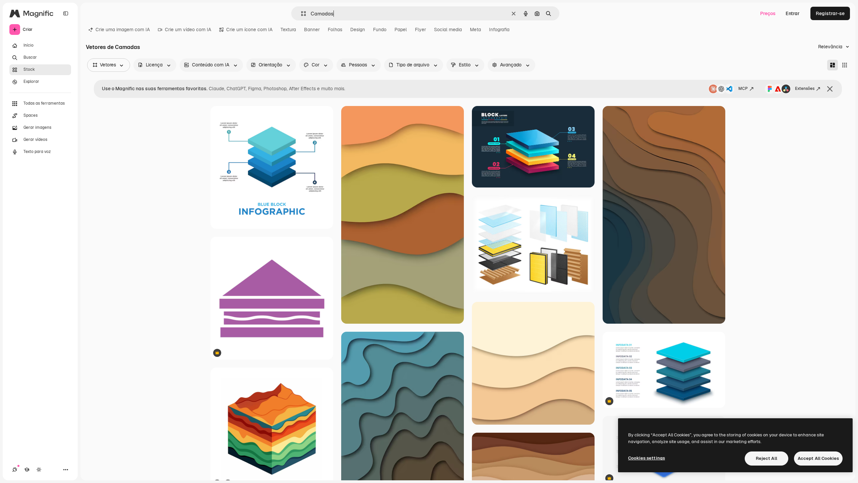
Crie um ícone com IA (249, 29)
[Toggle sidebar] (65, 13)
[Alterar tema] (39, 469)
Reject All (766, 458)
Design (357, 29)
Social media (448, 29)
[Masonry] (832, 65)
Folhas (335, 29)
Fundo (379, 29)
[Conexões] (14, 469)
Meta (475, 29)
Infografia (499, 29)
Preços (768, 13)
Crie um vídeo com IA (188, 29)
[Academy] (26, 469)
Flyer (420, 29)
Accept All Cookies (818, 458)
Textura (288, 29)
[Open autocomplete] (301, 13)
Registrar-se (830, 13)
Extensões (804, 88)
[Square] (844, 65)
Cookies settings (646, 458)
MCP (743, 88)
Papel (400, 29)
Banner (312, 29)
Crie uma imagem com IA (123, 29)
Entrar (793, 13)
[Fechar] (830, 89)
